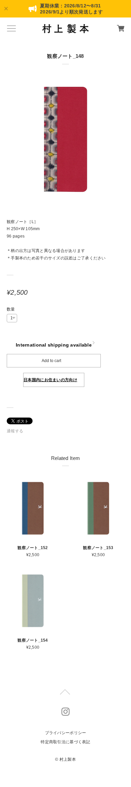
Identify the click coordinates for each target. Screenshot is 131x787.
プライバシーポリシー (65, 732)
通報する (15, 431)
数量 (11, 309)
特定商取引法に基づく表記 (65, 742)
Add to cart (51, 360)
